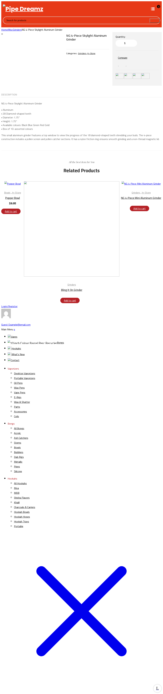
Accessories (20, 411)
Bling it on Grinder (71, 290)
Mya (16, 488)
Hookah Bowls (22, 512)
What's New (18, 354)
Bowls (7, 192)
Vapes (14, 336)
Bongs (60, 342)
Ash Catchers (21, 437)
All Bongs (19, 428)
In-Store (91, 53)
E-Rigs (17, 397)
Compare (122, 57)
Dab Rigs (19, 457)
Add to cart (11, 211)
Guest (16, 324)
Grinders (17, 29)
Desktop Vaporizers (24, 373)
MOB (16, 492)
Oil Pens (18, 383)
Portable (18, 526)
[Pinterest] (132, 64)
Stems (17, 442)
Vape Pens (19, 392)
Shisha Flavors (22, 497)
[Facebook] (117, 64)
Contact (15, 360)
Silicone (18, 471)
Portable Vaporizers (24, 378)
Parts (17, 406)
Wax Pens (19, 387)
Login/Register (9, 306)
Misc (10, 29)
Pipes (17, 466)
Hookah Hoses (22, 516)
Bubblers (18, 452)
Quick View (17, 185)
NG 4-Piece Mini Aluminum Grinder (141, 198)
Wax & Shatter (22, 402)
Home (4, 29)
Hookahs (16, 348)
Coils (16, 416)
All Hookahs (20, 483)
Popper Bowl (12, 198)
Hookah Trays (21, 521)
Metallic (18, 461)
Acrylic (17, 433)
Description (9, 94)
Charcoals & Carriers (24, 507)
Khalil (17, 502)
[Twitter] (125, 64)
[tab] (9, 94)
